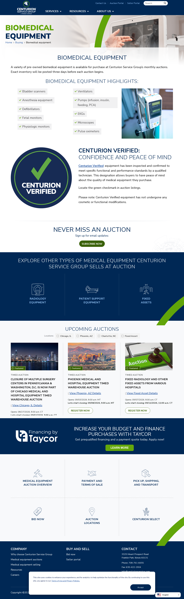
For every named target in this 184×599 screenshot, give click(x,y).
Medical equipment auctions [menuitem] (26, 559)
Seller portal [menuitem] (73, 559)
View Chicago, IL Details (27, 405)
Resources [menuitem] (16, 569)
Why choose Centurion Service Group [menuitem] (31, 554)
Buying (19, 42)
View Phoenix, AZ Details (85, 393)
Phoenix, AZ (86, 336)
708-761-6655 (136, 562)
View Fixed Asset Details (142, 393)
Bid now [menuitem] (70, 554)
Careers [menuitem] (15, 574)
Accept (141, 587)
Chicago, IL (65, 336)
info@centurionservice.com (136, 571)
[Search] (165, 3)
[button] (168, 594)
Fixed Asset (131, 336)
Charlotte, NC (108, 336)
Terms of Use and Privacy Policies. (65, 581)
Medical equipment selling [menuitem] (25, 564)
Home (8, 42)
